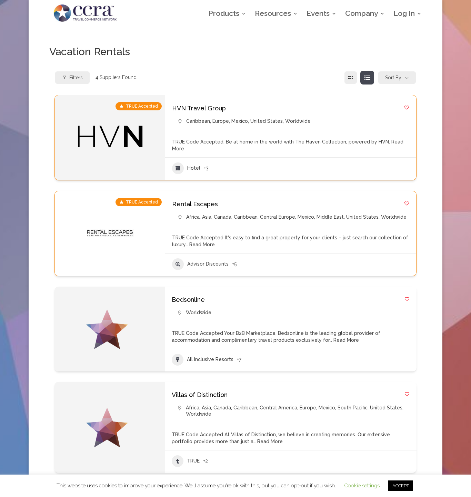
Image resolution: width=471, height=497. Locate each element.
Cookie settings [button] (362, 486)
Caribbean (198, 121)
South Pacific (353, 407)
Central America (278, 407)
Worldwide (298, 121)
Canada (222, 217)
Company (361, 14)
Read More (201, 244)
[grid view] (351, 78)
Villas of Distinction (200, 394)
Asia (206, 217)
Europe (220, 121)
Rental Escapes (195, 204)
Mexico (239, 121)
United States (266, 121)
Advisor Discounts (208, 264)
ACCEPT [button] (400, 485)
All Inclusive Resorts (210, 359)
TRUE (193, 461)
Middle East (330, 217)
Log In (404, 14)
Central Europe (277, 217)
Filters (76, 77)
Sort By (393, 77)
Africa (193, 217)
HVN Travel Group (199, 108)
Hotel (193, 168)
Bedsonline (188, 299)
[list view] (367, 78)
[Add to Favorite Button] (406, 107)
